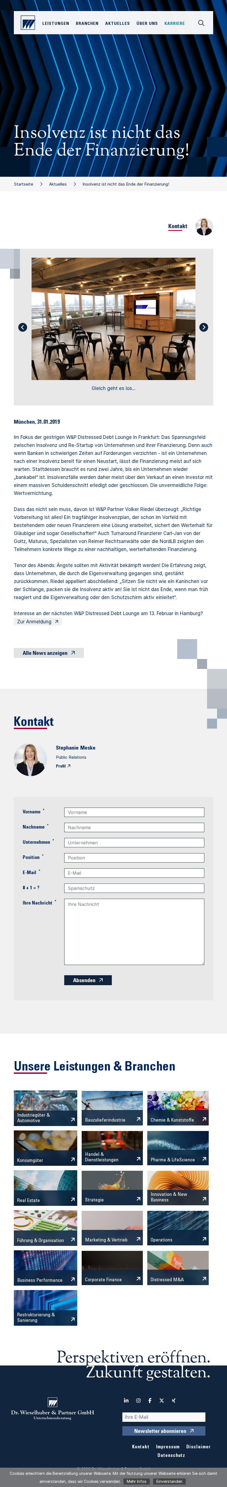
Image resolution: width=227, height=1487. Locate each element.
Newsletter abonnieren (160, 1432)
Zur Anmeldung (34, 621)
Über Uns (147, 24)
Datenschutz (171, 1456)
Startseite (23, 184)
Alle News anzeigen (45, 654)
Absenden (84, 981)
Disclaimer (198, 1447)
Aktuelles (58, 184)
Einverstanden (169, 1481)
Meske (88, 748)
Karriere (174, 24)
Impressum (168, 1447)
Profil (61, 766)
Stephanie (67, 748)
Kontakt (140, 1447)
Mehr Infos (136, 1481)
